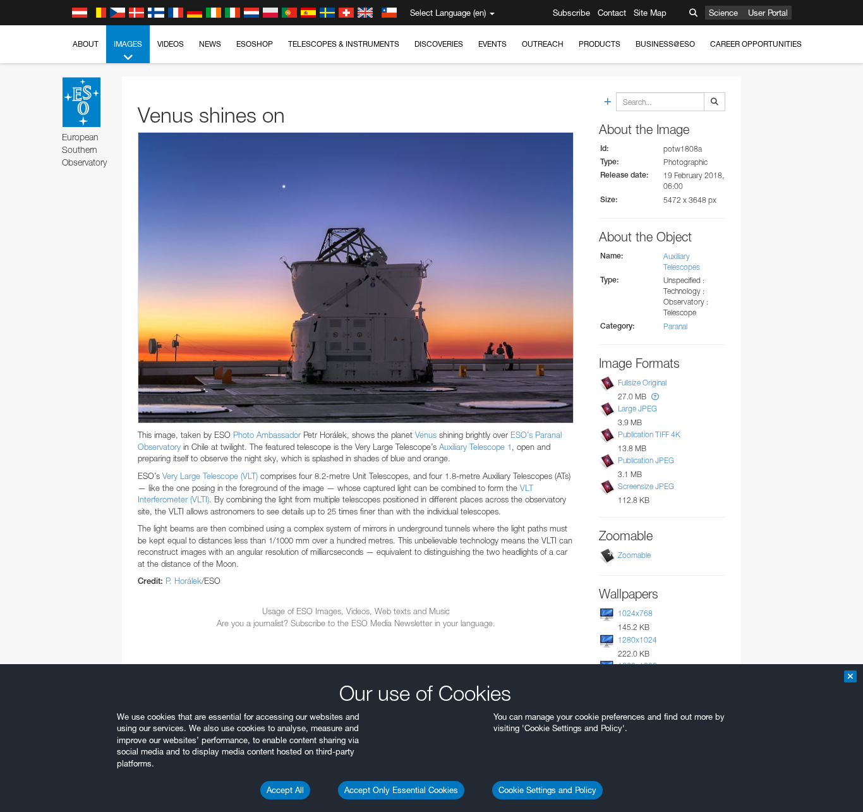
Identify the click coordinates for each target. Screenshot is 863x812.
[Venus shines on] (355, 278)
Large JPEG (637, 408)
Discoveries (438, 44)
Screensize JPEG (646, 486)
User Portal (768, 13)
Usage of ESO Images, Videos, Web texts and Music (356, 611)
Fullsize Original (642, 382)
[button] (655, 396)
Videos (170, 44)
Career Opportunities (756, 44)
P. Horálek (184, 581)
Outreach (543, 44)
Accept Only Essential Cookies (401, 790)
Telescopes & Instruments (343, 44)
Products (599, 44)
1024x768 (635, 613)
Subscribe (571, 13)
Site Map (650, 13)
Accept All (285, 790)
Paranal (675, 326)
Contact (612, 13)
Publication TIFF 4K (649, 434)
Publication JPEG (646, 460)
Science (723, 13)
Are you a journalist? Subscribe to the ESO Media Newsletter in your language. (356, 623)
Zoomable (634, 555)
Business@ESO (665, 44)
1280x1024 (637, 640)
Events (492, 44)
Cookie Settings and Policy (547, 790)
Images (128, 44)
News (210, 44)
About (86, 44)
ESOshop (254, 44)
